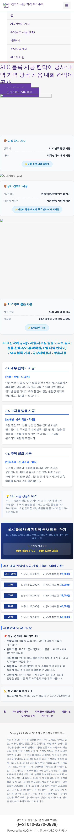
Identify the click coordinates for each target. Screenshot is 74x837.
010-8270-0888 (48, 550)
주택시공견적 (18, 49)
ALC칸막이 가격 (20, 23)
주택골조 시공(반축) (22, 32)
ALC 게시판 (17, 57)
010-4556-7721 (25, 550)
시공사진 (15, 40)
